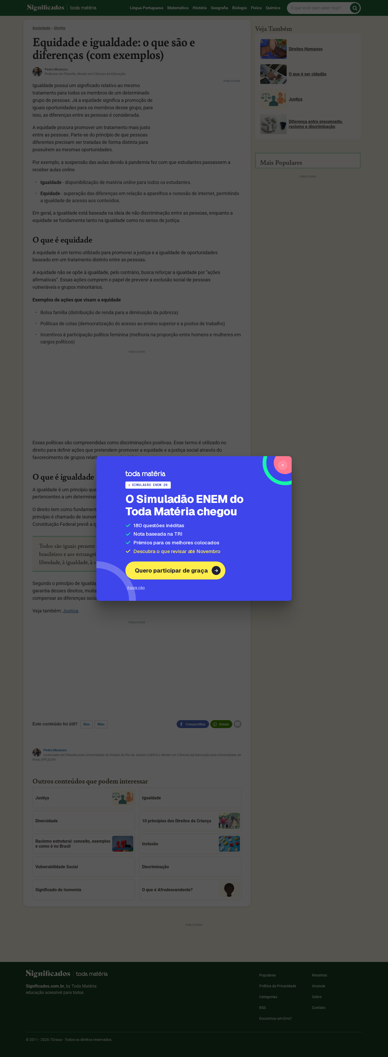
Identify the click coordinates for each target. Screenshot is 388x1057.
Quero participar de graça (171, 570)
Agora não (136, 587)
